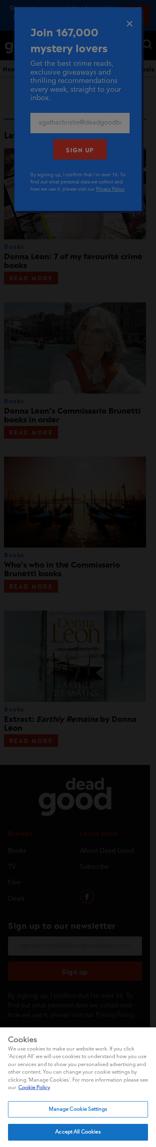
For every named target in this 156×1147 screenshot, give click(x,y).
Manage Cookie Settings (78, 1109)
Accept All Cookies (77, 1132)
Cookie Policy (34, 1087)
